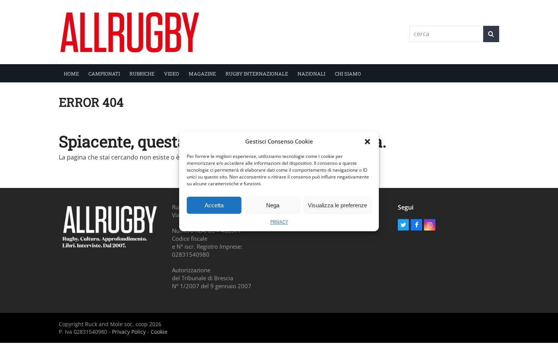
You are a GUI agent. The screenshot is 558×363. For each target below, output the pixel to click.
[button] (367, 141)
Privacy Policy (129, 331)
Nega (272, 205)
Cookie (159, 331)
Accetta (214, 205)
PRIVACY (279, 222)
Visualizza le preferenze (337, 205)
